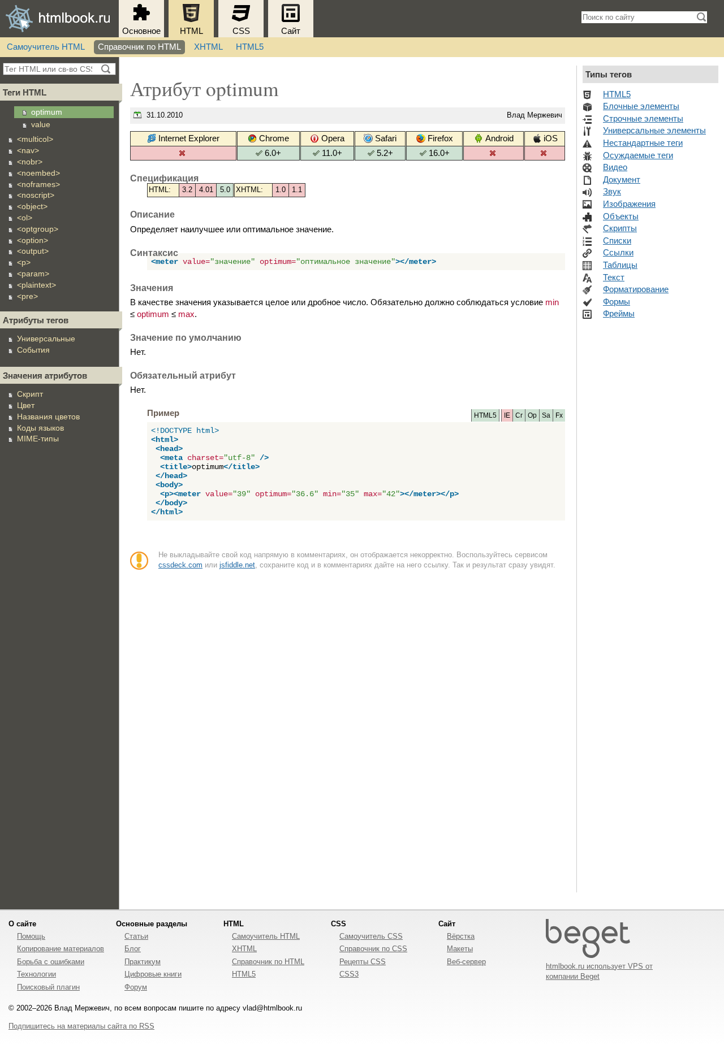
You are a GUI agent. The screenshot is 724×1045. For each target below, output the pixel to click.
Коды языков (40, 427)
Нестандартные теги (643, 143)
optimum (46, 111)
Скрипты (620, 228)
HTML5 (250, 46)
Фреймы (619, 313)
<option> (32, 240)
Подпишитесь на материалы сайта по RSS (81, 1026)
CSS (241, 31)
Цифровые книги (153, 974)
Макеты (460, 948)
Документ (621, 179)
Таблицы (620, 265)
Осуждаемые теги (638, 155)
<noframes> (38, 184)
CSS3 (349, 974)
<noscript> (35, 195)
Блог (132, 948)
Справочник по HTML (139, 46)
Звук (612, 191)
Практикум (142, 961)
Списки (617, 240)
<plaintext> (36, 284)
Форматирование (636, 289)
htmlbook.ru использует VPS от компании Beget (599, 971)
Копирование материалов (60, 948)
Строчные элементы (643, 118)
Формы (616, 301)
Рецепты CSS (362, 961)
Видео (615, 167)
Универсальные (46, 338)
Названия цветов (48, 416)
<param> (33, 273)
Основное (141, 31)
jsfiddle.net (237, 565)
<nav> (28, 150)
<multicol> (35, 139)
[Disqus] (347, 736)
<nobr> (29, 161)
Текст (613, 277)
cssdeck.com (180, 565)
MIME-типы (38, 438)
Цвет (26, 405)
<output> (33, 250)
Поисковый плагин (48, 987)
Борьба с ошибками (50, 961)
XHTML (208, 46)
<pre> (27, 296)
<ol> (24, 217)
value (40, 124)
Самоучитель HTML (46, 46)
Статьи (136, 936)
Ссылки (618, 252)
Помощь (31, 936)
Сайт (290, 31)
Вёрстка (461, 936)
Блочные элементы (641, 106)
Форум (135, 987)
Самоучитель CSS (371, 936)
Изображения (629, 204)
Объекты (621, 216)
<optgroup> (37, 228)
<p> (24, 262)
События (33, 349)
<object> (32, 206)
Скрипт (30, 393)
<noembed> (38, 172)
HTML (191, 31)
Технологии (36, 974)
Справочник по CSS (373, 948)
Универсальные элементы (654, 130)
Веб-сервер (466, 961)
